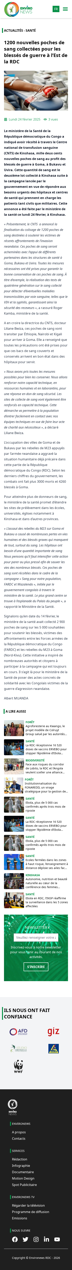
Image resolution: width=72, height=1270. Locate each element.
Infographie (21, 1165)
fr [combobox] (56, 9)
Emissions (19, 1218)
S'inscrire (36, 967)
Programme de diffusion (30, 1212)
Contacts (18, 1138)
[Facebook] (15, 1239)
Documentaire (23, 1172)
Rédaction (19, 1159)
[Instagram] (36, 1239)
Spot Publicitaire (24, 1185)
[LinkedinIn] (46, 1239)
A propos (19, 1132)
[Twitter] (25, 1239)
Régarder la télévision (28, 1205)
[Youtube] (57, 1239)
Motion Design (23, 1178)
